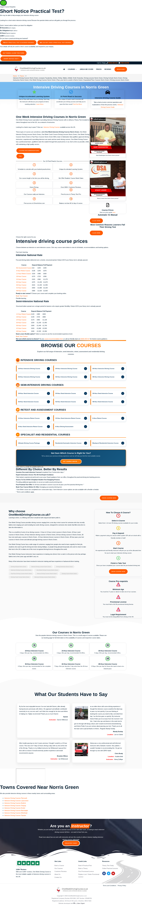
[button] (121, 69)
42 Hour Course (21, 288)
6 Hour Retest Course (23, 271)
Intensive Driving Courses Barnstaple (16, 810)
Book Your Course (22, 296)
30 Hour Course (21, 282)
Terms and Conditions (109, 885)
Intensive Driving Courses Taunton (15, 815)
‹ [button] (19, 58)
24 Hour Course (21, 279)
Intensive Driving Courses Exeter (14, 808)
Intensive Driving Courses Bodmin (15, 803)
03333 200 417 (113, 63)
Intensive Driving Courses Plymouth (15, 798)
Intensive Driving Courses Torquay (15, 805)
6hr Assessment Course (24, 268)
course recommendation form (53, 339)
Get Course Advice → (71, 461)
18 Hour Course (21, 276)
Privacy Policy (122, 885)
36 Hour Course (21, 285)
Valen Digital (81, 903)
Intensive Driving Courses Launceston (16, 800)
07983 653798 (124, 63)
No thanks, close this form (13, 53)
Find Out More (77, 104)
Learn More (39, 104)
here (114, 212)
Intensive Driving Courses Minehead (15, 813)
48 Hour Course (21, 291)
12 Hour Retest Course (23, 273)
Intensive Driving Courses (51, 127)
